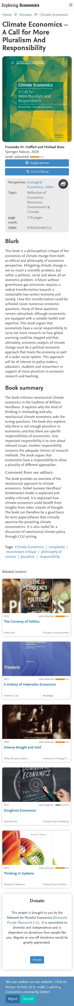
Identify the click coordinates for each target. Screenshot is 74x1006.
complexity (57, 547)
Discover (25, 15)
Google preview (39, 163)
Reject (12, 999)
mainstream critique (21, 552)
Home (7, 15)
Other (49, 187)
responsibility (50, 557)
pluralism (28, 557)
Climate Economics (29, 547)
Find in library (39, 171)
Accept (28, 999)
